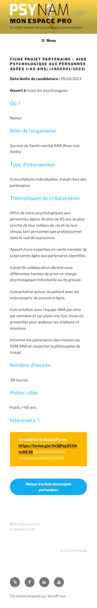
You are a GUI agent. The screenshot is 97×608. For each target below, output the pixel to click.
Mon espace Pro (41, 21)
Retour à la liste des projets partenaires (48, 487)
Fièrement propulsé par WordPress (37, 596)
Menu (51, 40)
